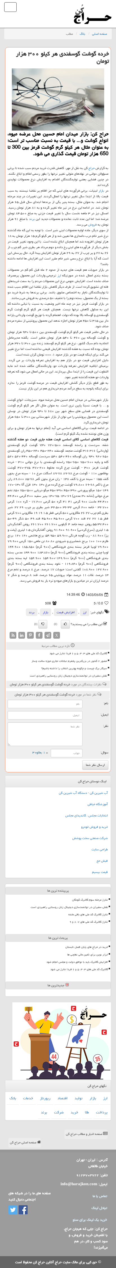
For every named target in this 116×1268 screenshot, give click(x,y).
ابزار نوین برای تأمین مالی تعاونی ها (87, 954)
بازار (101, 190)
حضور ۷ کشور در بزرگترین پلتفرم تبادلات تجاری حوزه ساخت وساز (69, 661)
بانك (13, 1098)
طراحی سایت (100, 849)
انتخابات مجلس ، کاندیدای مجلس (86, 815)
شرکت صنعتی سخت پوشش (90, 838)
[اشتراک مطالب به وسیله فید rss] (13, 635)
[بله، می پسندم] (65, 624)
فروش (92, 224)
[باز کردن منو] (10, 7)
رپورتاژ (45, 1098)
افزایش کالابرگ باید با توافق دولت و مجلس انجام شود (77, 962)
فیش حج (102, 860)
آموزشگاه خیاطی (98, 804)
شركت (59, 1112)
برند (32, 219)
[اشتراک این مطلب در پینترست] (30, 635)
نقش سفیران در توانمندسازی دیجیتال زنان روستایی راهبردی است (68, 676)
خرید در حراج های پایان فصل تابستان (86, 947)
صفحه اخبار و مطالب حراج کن (84, 1134)
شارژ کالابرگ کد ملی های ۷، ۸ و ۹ (89, 922)
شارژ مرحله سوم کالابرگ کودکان (90, 900)
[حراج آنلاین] (92, 7)
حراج (91, 168)
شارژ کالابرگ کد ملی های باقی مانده (88, 914)
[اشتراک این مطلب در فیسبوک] (39, 635)
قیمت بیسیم (100, 872)
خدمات (28, 1098)
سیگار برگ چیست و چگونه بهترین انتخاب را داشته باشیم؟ (74, 668)
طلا (87, 1112)
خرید (74, 1112)
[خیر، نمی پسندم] (42, 624)
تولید (78, 1098)
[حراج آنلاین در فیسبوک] (22, 1210)
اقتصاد (62, 1098)
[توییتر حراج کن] (12, 1210)
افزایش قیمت (66, 612)
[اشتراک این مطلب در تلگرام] (48, 635)
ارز (59, 275)
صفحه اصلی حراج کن (23, 1142)
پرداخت (102, 1112)
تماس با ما (100, 1196)
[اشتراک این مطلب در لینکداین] (22, 635)
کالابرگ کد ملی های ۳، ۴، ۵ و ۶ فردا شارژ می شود (78, 653)
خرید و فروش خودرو (94, 826)
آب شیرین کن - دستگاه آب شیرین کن (83, 793)
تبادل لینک (99, 1207)
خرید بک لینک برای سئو (90, 1219)
